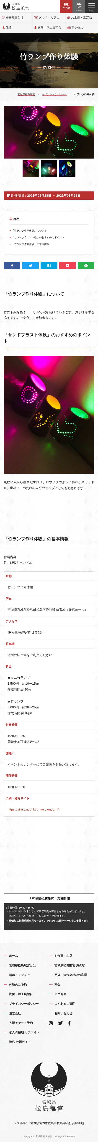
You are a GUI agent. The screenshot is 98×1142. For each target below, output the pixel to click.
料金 (57, 984)
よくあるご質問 (64, 1003)
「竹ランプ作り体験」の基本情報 (30, 244)
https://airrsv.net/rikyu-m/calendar (32, 809)
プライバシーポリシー (24, 1003)
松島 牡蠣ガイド (20, 1042)
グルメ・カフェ (49, 17)
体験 (9, 27)
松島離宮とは (14, 17)
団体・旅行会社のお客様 (70, 975)
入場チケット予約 (21, 1023)
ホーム (13, 955)
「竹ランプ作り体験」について (29, 230)
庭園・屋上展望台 (49, 27)
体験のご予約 (18, 984)
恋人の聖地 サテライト (24, 1032)
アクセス (77, 27)
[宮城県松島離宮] (16, 6)
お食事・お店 (63, 955)
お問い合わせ (63, 1013)
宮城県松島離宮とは (22, 965)
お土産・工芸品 (81, 17)
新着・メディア (19, 975)
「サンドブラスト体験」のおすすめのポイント (37, 237)
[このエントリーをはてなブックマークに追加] (49, 265)
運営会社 (15, 1013)
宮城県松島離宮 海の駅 (69, 965)
